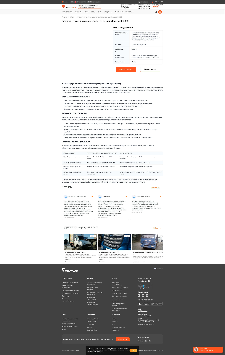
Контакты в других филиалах (146, 324)
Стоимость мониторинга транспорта (70, 320)
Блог (113, 324)
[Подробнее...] (80, 242)
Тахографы (65, 296)
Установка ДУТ (117, 290)
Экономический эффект (70, 326)
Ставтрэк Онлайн (93, 319)
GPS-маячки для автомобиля (67, 286)
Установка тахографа (119, 296)
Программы (91, 314)
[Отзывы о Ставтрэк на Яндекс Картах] (77, 2)
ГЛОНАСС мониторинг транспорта (94, 284)
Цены (63, 314)
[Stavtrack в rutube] (145, 341)
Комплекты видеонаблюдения (68, 300)
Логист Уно (90, 324)
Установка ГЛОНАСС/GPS (117, 284)
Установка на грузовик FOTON (109, 252)
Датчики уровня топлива (70, 290)
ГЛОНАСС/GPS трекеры (70, 283)
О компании (116, 314)
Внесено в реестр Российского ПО (144, 280)
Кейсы (114, 319)
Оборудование (67, 278)
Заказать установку (126, 69)
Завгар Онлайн (92, 322)
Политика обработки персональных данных (150, 350)
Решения (90, 278)
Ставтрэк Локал (92, 330)
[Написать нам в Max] (147, 295)
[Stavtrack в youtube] (149, 341)
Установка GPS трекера (120, 287)
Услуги (114, 278)
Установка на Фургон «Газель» (75, 252)
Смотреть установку (67, 260)
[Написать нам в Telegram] (156, 6)
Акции (64, 329)
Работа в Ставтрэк (118, 327)
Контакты (115, 330)
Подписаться (122, 339)
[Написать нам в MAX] (158, 6)
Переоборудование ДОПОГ (118, 305)
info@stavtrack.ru (142, 311)
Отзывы (115, 322)
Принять (133, 350)
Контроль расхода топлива (93, 289)
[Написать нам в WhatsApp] (154, 6)
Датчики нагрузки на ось (70, 293)
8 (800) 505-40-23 (144, 6)
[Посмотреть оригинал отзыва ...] (78, 206)
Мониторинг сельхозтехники (92, 303)
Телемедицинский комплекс (118, 300)
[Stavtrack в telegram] (142, 341)
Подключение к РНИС (119, 293)
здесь (102, 351)
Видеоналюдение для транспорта (119, 310)
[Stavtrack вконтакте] (139, 341)
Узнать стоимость (150, 69)
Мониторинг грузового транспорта (94, 293)
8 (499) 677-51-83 (144, 8)
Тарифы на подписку (69, 324)
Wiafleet (89, 327)
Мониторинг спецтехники (91, 298)
